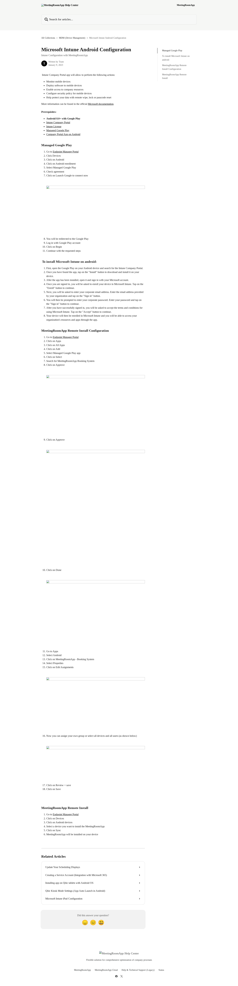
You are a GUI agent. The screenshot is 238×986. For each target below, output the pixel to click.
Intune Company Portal (58, 122)
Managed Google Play (57, 130)
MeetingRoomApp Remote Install (174, 76)
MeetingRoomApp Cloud (106, 970)
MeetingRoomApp (186, 5)
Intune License (53, 126)
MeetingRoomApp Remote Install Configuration (174, 67)
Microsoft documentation (100, 104)
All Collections (48, 38)
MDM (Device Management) (72, 38)
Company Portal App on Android (63, 134)
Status (161, 970)
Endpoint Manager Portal (66, 151)
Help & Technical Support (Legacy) (138, 970)
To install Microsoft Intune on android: (176, 58)
